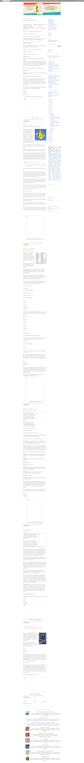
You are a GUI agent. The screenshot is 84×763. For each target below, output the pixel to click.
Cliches (49, 172)
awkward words (50, 166)
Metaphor (53, 171)
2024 (50, 104)
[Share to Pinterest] (28, 121)
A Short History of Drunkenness (31, 208)
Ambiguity (59, 162)
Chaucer (59, 158)
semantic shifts (58, 154)
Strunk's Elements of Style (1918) (53, 95)
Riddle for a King (51, 21)
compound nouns (55, 180)
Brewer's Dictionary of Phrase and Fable (54, 76)
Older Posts (45, 701)
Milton (54, 160)
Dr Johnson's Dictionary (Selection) (53, 64)
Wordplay (49, 175)
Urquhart (57, 172)
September (52, 130)
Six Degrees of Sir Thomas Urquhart (53, 68)
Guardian (49, 93)
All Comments (52, 200)
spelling (52, 169)
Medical (51, 156)
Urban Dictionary (51, 86)
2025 (50, 102)
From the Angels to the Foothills (30, 410)
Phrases (49, 152)
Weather (54, 170)
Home (35, 701)
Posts (50, 198)
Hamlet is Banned (43, 717)
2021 (50, 107)
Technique (50, 153)
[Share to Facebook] (26, 121)
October (51, 128)
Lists (52, 174)
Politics (60, 155)
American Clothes (45, 727)
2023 (50, 105)
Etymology (50, 147)
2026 (50, 101)
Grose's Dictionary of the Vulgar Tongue (54, 80)
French (55, 164)
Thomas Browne (57, 168)
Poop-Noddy (45, 739)
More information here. (26, 372)
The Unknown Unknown (52, 29)
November (52, 115)
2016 (50, 131)
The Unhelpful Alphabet (28, 250)
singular (49, 179)
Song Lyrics (56, 153)
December (52, 114)
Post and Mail (26, 531)
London (59, 164)
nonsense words (54, 175)
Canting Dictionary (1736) (52, 77)
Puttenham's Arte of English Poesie (53, 66)
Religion (56, 156)
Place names (55, 155)
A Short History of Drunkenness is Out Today (32, 628)
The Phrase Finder (51, 70)
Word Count (50, 71)
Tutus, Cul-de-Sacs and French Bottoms (31, 126)
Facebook (49, 32)
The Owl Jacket (45, 756)
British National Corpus (52, 63)
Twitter (49, 35)
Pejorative (53, 172)
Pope (59, 165)
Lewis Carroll (50, 170)
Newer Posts (25, 701)
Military (49, 160)
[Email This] (23, 121)
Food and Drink (51, 151)
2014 (50, 134)
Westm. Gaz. (29, 164)
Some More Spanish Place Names (30, 20)
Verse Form (57, 163)
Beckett (50, 173)
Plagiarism (56, 179)
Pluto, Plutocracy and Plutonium (45, 750)
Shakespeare (50, 150)
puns (60, 172)
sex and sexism (51, 154)
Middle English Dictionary (52, 81)
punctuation (50, 164)
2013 (50, 136)
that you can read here (38, 489)
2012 (50, 137)
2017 (50, 113)
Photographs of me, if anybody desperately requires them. (53, 41)
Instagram (49, 34)
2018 (50, 111)
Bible (50, 155)
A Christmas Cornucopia (52, 28)
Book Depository (25, 92)
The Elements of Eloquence (52, 24)
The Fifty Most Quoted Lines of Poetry (46, 711)
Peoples (55, 165)
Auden (51, 158)
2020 (50, 108)
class (51, 180)
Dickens (49, 162)
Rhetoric (55, 158)
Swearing (54, 162)
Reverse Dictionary (51, 82)
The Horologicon (51, 25)
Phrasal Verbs (57, 174)
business (49, 171)
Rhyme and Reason (51, 20)
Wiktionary (50, 87)
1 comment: (38, 119)
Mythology (52, 159)
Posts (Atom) (29, 703)
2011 (50, 139)
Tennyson (51, 163)
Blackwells (25, 91)
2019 (50, 110)
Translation (58, 171)
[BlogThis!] (24, 121)
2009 (50, 142)
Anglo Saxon (57, 161)
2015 (50, 133)
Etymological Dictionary (52, 78)
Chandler (59, 175)
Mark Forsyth (50, 51)
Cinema (51, 165)
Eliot (60, 156)
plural (49, 169)
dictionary (57, 159)
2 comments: (38, 695)
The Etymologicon (51, 22)
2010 (50, 140)
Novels (56, 152)
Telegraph (49, 96)
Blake (52, 179)
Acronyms (55, 169)
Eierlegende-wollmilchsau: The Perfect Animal (43, 722)
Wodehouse (58, 170)
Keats (59, 169)
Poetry (57, 148)
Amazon (24, 90)
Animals (57, 151)
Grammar (53, 168)
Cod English (45, 745)
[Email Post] (41, 119)
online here (32, 596)
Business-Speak (55, 173)
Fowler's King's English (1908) (53, 92)
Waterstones (25, 94)
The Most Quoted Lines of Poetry (45, 733)
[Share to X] (25, 121)
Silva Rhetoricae (50, 67)
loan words (59, 180)
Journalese (57, 150)
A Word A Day (50, 62)
